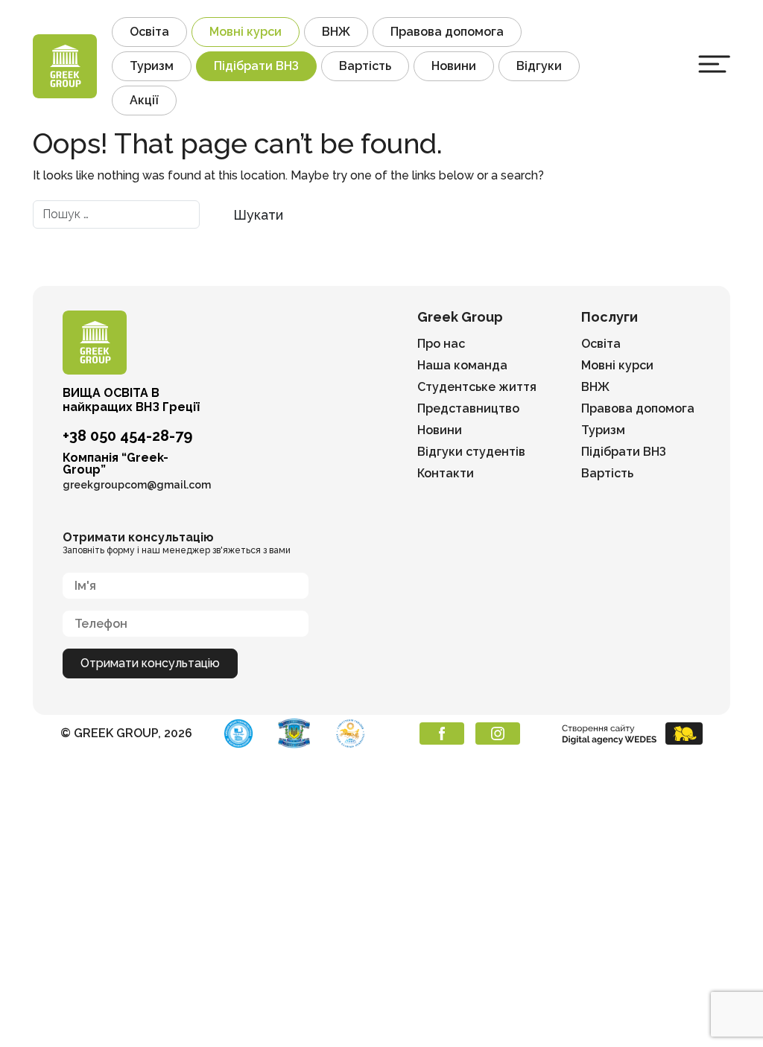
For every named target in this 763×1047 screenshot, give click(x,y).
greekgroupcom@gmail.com (137, 485)
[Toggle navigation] (714, 64)
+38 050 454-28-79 (127, 436)
